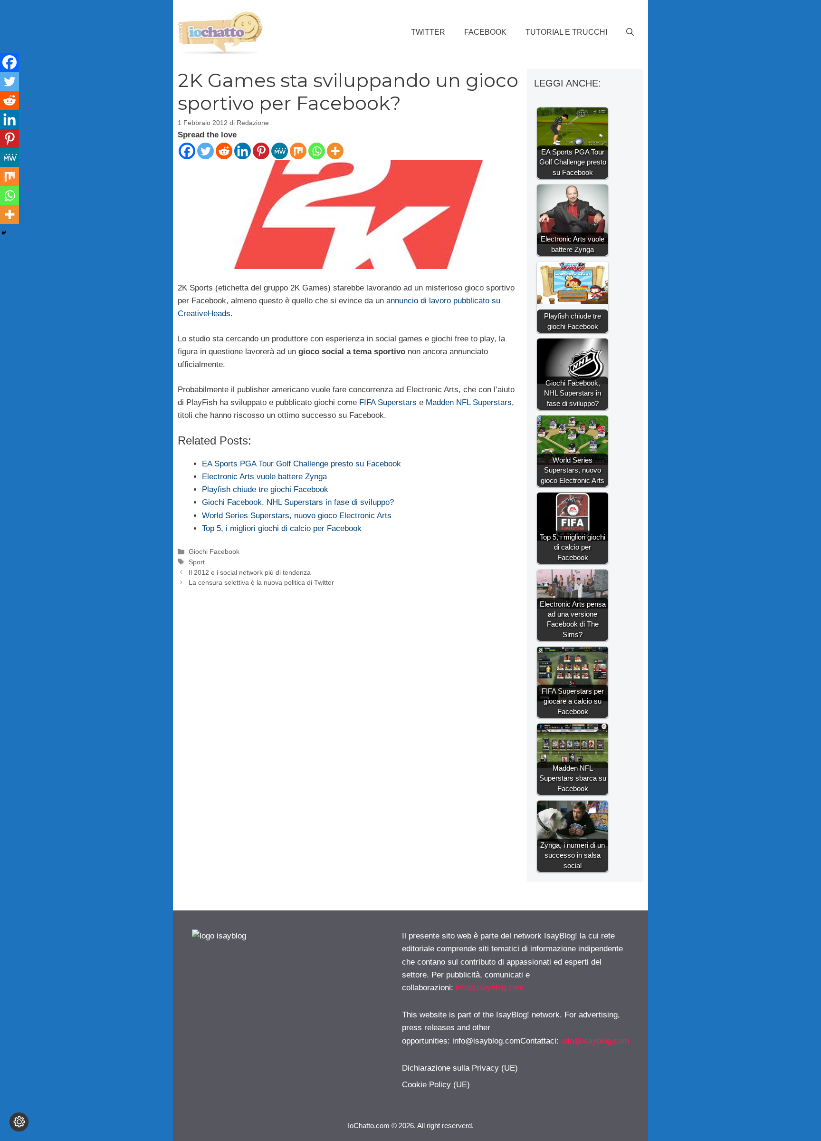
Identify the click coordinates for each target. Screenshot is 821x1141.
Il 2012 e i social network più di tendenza (250, 572)
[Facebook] (187, 151)
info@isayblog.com (490, 987)
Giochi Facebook (214, 551)
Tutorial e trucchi (566, 32)
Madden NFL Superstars (469, 402)
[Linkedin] (242, 151)
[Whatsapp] (316, 151)
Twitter (428, 32)
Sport (197, 562)
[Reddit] (224, 151)
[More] (335, 151)
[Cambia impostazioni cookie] (19, 1121)
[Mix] (298, 151)
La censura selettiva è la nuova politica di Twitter (261, 582)
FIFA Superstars (388, 402)
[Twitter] (205, 151)
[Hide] (4, 233)
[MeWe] (279, 151)
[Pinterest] (261, 151)
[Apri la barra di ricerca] (630, 32)
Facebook (485, 32)
